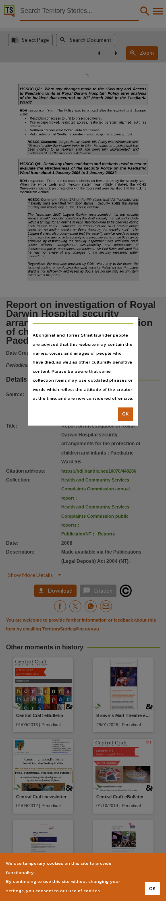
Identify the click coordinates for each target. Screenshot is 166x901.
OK (125, 414)
